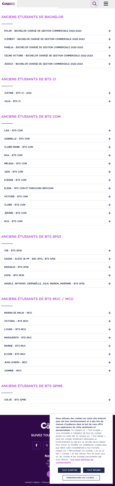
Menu (106, 4)
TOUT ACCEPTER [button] (69, 470)
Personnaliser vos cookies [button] (80, 478)
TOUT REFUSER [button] (93, 470)
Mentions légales (32, 482)
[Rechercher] (94, 3)
